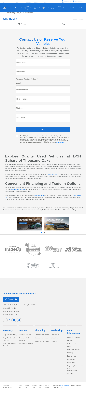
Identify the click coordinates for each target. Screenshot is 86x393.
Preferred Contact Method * (27, 79)
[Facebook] (5, 320)
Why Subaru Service (26, 343)
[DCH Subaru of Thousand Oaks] (9, 8)
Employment (71, 356)
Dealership (56, 330)
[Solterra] (56, 223)
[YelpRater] (19, 320)
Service (23, 330)
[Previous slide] (41, 232)
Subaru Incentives (41, 338)
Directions (54, 338)
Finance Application (42, 335)
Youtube (70, 374)
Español (54, 341)
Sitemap (70, 353)
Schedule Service (25, 335)
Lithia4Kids (71, 359)
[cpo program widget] (32, 249)
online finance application (18, 189)
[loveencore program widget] (53, 265)
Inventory (8, 330)
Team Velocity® (64, 385)
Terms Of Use (27, 386)
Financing (40, 330)
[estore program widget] (73, 249)
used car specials (53, 174)
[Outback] (29, 223)
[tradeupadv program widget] (12, 249)
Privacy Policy (60, 142)
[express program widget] (53, 249)
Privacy (69, 340)
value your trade (39, 195)
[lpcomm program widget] (32, 265)
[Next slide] (44, 232)
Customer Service (73, 349)
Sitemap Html (34, 386)
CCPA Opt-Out (47, 386)
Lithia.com (71, 362)
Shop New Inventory (10, 335)
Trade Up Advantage (42, 341)
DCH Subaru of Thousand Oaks (7, 386)
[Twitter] (9, 320)
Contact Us (12, 299)
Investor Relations (73, 337)
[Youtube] (14, 320)
